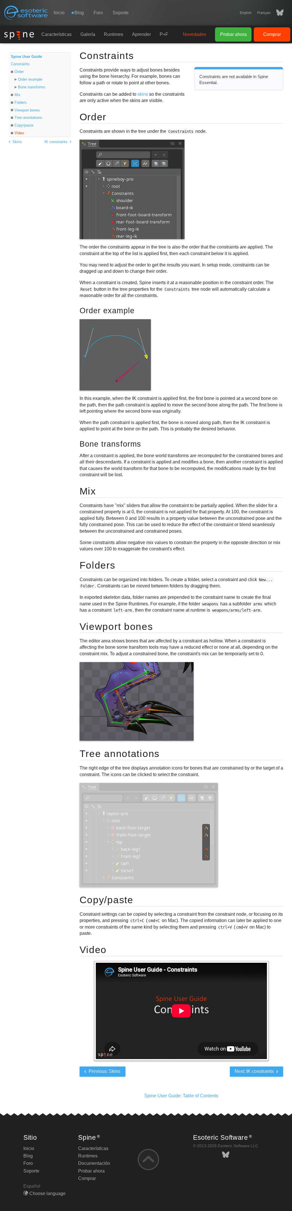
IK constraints (56, 142)
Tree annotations (28, 117)
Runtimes (113, 34)
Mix (18, 95)
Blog (28, 1155)
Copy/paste (24, 125)
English (246, 13)
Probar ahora (233, 34)
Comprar (272, 34)
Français (264, 13)
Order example (30, 79)
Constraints (20, 64)
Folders (21, 102)
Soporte (121, 12)
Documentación (94, 1163)
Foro (98, 12)
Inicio (59, 12)
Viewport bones (27, 110)
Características (56, 34)
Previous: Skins (104, 1071)
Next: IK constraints (255, 1071)
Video (19, 133)
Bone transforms (31, 87)
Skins (16, 142)
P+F (164, 34)
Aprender (141, 34)
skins (142, 94)
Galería (87, 34)
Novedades (194, 34)
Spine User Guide (26, 56)
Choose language (47, 1193)
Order (19, 72)
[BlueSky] (277, 13)
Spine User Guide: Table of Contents (181, 1095)
